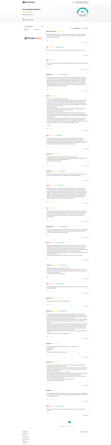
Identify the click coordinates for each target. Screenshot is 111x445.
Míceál (47, 406)
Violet (47, 283)
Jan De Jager (49, 362)
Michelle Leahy (49, 226)
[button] (72, 2)
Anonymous (49, 153)
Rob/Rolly (48, 390)
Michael (48, 95)
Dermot (48, 242)
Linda (47, 60)
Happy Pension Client (51, 31)
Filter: (84, 28)
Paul (47, 208)
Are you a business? (82, 2)
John (47, 47)
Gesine (47, 185)
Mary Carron (49, 311)
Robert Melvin (49, 74)
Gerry (47, 135)
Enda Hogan (49, 298)
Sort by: (75, 28)
